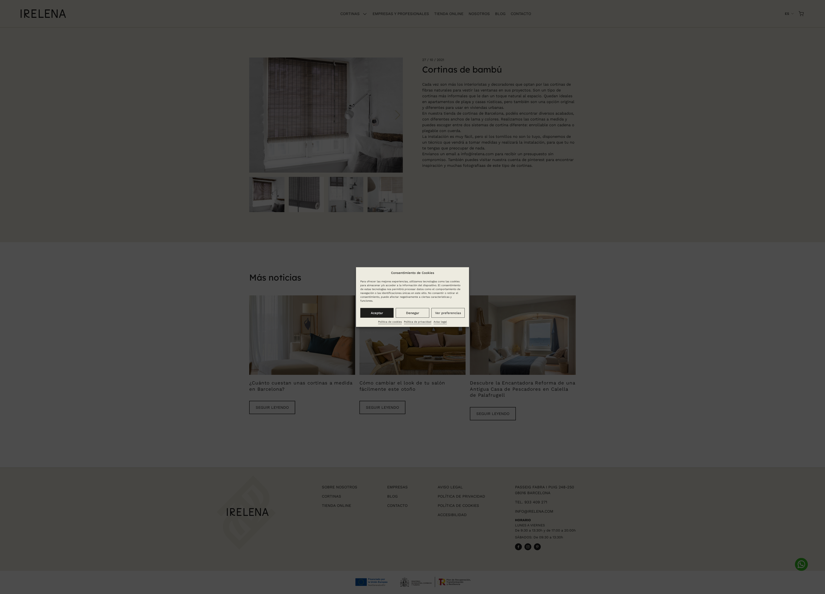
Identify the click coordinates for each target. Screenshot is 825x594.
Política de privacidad (417, 321)
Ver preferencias (448, 313)
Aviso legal (440, 321)
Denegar (412, 313)
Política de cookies (390, 321)
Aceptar (377, 313)
